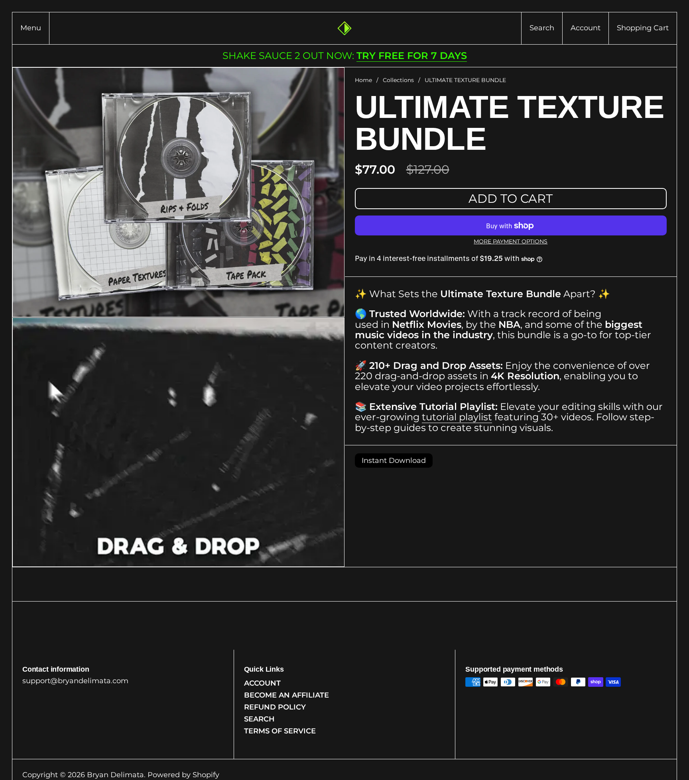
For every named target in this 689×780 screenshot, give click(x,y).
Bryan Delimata (115, 774)
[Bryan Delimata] (344, 28)
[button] (541, 28)
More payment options (510, 242)
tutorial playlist (457, 417)
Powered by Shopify (183, 774)
